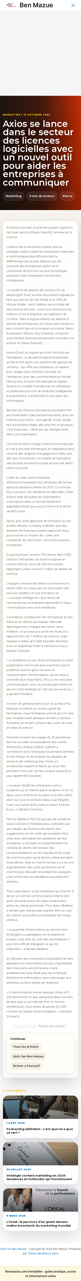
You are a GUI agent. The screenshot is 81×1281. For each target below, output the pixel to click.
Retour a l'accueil (26, 1065)
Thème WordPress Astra (43, 1253)
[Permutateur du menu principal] (73, 5)
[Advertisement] (40, 53)
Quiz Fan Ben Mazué (13, 1248)
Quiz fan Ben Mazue (28, 1056)
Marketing (13, 196)
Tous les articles (26, 1046)
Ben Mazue (36, 5)
